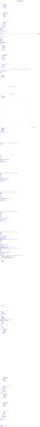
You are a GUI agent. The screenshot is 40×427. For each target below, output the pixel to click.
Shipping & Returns (4, 391)
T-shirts (4, 14)
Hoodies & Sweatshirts (6, 13)
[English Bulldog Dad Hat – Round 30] (3, 161)
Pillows (4, 387)
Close (0, 418)
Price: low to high (3, 76)
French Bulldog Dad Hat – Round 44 (4, 198)
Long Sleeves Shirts (5, 377)
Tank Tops (5, 378)
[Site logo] (1, 28)
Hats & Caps (5, 5)
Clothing (8, 12)
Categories (1, 43)
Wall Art (4, 23)
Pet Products (4, 24)
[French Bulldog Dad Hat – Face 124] (3, 200)
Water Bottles (5, 16)
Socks (4, 6)
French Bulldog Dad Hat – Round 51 (4, 236)
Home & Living (8, 385)
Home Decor (5, 386)
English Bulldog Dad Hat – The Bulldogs (5, 252)
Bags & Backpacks (6, 4)
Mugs (4, 15)
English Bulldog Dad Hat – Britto (4, 244)
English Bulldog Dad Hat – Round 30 (4, 178)
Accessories (1, 160)
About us (3, 390)
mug (1, 323)
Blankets (4, 21)
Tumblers (4, 380)
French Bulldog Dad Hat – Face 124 (4, 218)
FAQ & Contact (4, 26)
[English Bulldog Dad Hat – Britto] (3, 238)
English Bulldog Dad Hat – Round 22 (4, 159)
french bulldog (2, 322)
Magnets (4, 22)
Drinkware (4, 379)
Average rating (2, 75)
